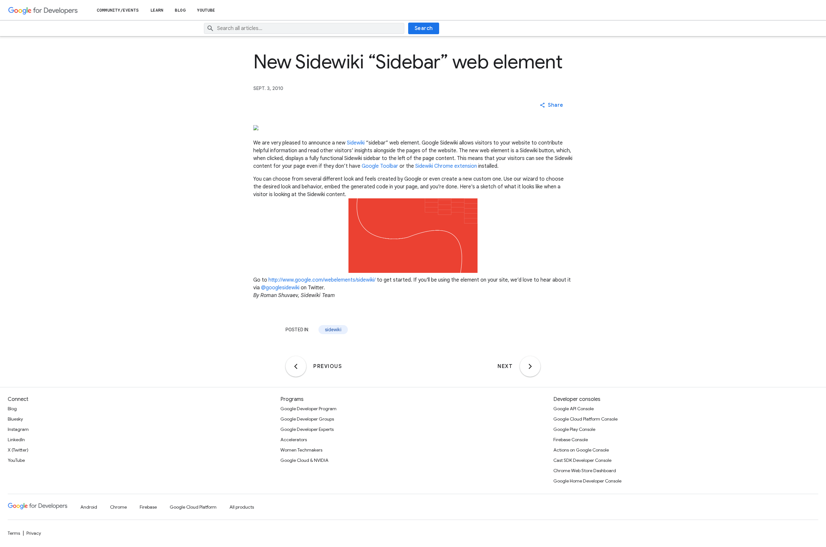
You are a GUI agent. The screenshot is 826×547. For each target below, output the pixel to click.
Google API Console (573, 409)
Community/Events (118, 10)
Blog (180, 10)
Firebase (148, 507)
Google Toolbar (380, 166)
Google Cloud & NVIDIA (304, 460)
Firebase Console (570, 440)
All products (241, 507)
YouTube (206, 10)
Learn (157, 10)
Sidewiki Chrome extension (446, 166)
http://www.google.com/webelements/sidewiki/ (322, 280)
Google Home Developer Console (587, 481)
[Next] (530, 366)
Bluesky (15, 419)
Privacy (33, 533)
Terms (14, 533)
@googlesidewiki (280, 287)
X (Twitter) (18, 450)
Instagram (18, 429)
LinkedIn (16, 440)
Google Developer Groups (307, 419)
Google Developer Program (308, 409)
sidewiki (333, 330)
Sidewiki (356, 143)
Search (424, 28)
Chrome (118, 507)
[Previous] (296, 366)
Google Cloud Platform (193, 507)
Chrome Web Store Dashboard (584, 470)
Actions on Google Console (581, 450)
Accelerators (293, 440)
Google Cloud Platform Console (585, 419)
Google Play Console (574, 429)
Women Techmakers (301, 450)
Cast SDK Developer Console (582, 460)
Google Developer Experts (307, 429)
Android (88, 507)
